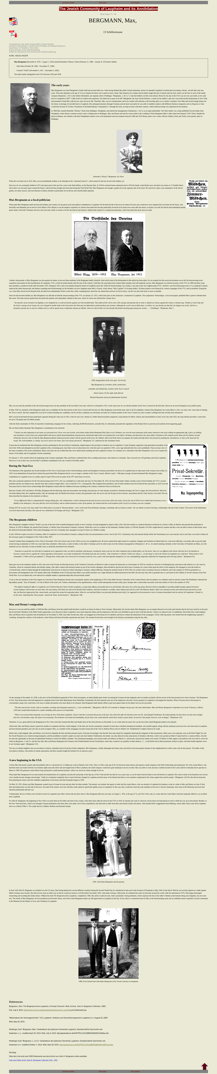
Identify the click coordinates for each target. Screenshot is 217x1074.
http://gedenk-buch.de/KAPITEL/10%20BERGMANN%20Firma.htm (86, 1045)
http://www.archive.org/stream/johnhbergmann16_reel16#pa (48, 1010)
